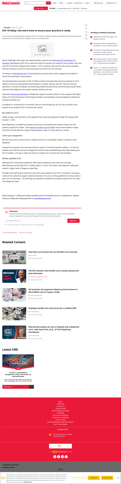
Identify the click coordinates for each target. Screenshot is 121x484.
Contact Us (60, 406)
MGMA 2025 (76, 8)
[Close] (118, 478)
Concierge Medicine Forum (64, 8)
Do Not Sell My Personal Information (60, 422)
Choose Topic (39, 8)
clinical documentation (19, 94)
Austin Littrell (35, 335)
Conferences (78, 3)
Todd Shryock (35, 311)
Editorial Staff (60, 408)
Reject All (94, 478)
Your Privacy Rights (60, 424)
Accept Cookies (107, 478)
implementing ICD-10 (20, 73)
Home (60, 469)
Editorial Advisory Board (60, 411)
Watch (61, 3)
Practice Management (10, 232)
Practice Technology (25, 232)
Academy (70, 3)
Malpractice (84, 8)
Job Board (60, 413)
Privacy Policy (60, 420)
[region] (60, 478)
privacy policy (40, 225)
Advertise (60, 404)
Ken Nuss (34, 255)
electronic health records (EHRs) (42, 127)
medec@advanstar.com (42, 198)
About (60, 402)
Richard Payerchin (36, 295)
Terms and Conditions (60, 415)
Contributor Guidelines (60, 417)
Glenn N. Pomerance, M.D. (39, 277)
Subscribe (72, 221)
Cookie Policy (28, 482)
